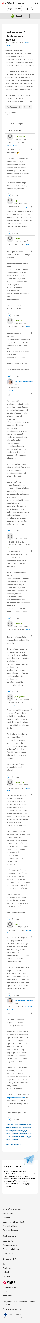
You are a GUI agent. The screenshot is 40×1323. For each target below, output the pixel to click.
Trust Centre (8, 1253)
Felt (25, 542)
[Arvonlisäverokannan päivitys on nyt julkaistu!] (30, 123)
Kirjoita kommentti (13, 1144)
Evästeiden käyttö (10, 1226)
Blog (5, 1264)
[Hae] (36, 3)
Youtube (6, 1276)
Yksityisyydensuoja (10, 1230)
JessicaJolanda (12, 145)
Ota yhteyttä (8, 1241)
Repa (26, 207)
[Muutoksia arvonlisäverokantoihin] (26, 123)
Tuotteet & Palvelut (11, 1249)
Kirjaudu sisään (14, 8)
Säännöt (6, 1218)
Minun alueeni (26, 8)
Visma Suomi (14, 1314)
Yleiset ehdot (8, 1214)
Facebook (7, 1268)
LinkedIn (6, 1272)
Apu (31, 8)
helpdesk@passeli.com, (16, 1097)
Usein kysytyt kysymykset (13, 1222)
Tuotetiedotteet (13, 107)
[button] (7, 113)
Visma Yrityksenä (10, 1245)
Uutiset (27, 107)
